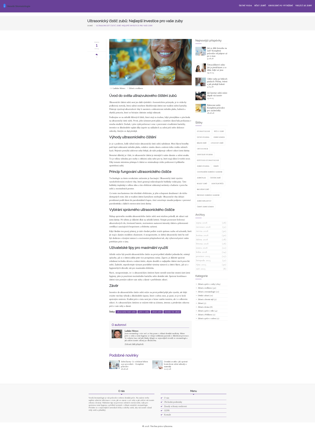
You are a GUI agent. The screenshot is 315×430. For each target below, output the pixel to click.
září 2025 (211, 269)
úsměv (216, 166)
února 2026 (211, 248)
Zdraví (201, 303)
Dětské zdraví (205, 295)
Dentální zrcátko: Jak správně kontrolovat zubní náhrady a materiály (176, 364)
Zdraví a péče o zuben (208, 318)
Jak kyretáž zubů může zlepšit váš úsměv (217, 94)
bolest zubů (202, 183)
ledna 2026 (211, 252)
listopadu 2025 (211, 260)
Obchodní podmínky (172, 402)
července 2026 (211, 227)
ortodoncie (202, 149)
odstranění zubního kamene (209, 172)
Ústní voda (245, 5)
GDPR (166, 410)
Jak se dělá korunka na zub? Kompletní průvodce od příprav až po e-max (217, 52)
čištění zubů (215, 178)
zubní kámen (219, 137)
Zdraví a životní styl (206, 299)
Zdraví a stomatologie (208, 292)
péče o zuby (144, 312)
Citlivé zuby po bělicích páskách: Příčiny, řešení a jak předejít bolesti (217, 81)
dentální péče (217, 183)
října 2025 (211, 264)
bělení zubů (202, 143)
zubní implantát (204, 201)
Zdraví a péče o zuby (208, 284)
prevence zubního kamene (208, 195)
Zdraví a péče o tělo (207, 311)
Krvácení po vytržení (280, 5)
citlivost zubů (217, 143)
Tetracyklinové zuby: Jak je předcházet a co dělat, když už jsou (216, 67)
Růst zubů (260, 5)
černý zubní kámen (205, 207)
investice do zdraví (172, 312)
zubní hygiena (203, 166)
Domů (90, 26)
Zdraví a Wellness (206, 315)
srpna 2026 (211, 223)
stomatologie (203, 131)
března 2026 (211, 244)
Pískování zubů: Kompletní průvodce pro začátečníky (216, 108)
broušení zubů (203, 189)
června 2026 (211, 231)
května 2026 (211, 235)
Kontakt (167, 415)
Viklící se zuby (303, 5)
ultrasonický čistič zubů (126, 312)
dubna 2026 (211, 239)
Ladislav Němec (119, 88)
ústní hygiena (203, 137)
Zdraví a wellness (136, 88)
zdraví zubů (156, 312)
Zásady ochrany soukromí (175, 406)
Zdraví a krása (205, 307)
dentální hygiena (205, 154)
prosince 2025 (211, 256)
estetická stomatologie (208, 160)
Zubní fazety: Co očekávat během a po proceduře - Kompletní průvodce (134, 364)
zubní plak (201, 178)
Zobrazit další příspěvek (134, 344)
